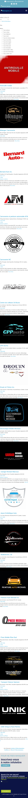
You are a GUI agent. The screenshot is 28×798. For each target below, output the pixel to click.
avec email (6, 36)
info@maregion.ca (10, 1)
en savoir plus (5, 791)
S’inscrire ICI (5, 765)
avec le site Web (7, 39)
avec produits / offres (8, 49)
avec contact (6, 32)
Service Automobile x (6, 21)
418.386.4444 (20, 1)
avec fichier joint (7, 45)
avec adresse (7, 30)
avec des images (7, 41)
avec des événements (8, 51)
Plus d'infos (16, 99)
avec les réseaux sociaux (9, 38)
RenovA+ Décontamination (17, 749)
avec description (7, 47)
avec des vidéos (7, 43)
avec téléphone (7, 34)
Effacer (1, 28)
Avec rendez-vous (8, 53)
